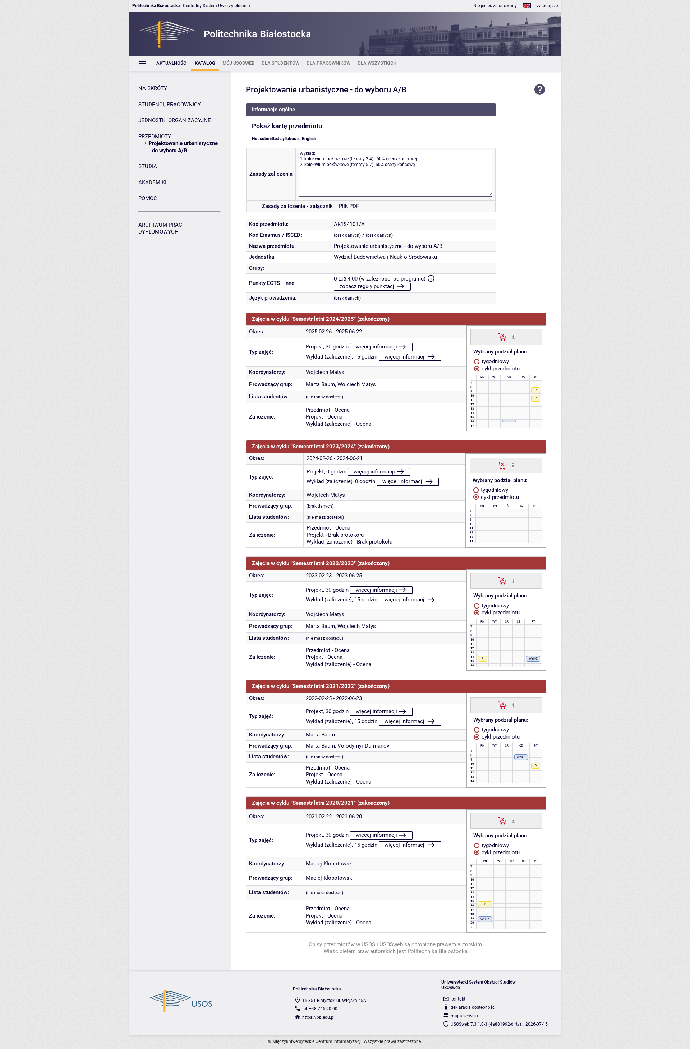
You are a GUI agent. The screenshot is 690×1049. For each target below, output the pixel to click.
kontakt (458, 999)
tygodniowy (494, 361)
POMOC (147, 198)
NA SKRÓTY (152, 88)
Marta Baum (320, 384)
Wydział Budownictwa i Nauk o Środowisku (385, 257)
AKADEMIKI (152, 182)
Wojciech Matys (325, 372)
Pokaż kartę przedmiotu (287, 126)
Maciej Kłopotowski (330, 863)
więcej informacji (376, 346)
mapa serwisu (464, 1015)
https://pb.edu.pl (318, 1017)
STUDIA (147, 166)
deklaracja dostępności (473, 1007)
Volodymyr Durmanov (363, 746)
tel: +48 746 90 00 (319, 1008)
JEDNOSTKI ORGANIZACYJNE (174, 120)
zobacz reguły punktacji (368, 286)
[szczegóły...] (513, 336)
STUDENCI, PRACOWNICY (169, 104)
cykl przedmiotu (500, 368)
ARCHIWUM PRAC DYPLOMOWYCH (160, 228)
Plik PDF (349, 206)
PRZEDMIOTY (154, 136)
